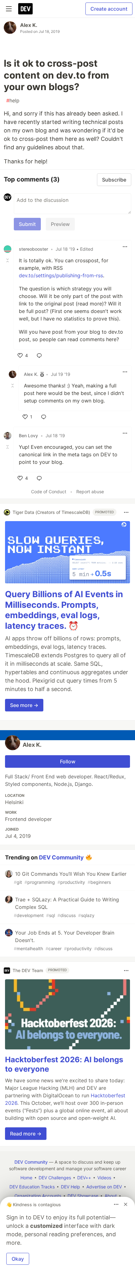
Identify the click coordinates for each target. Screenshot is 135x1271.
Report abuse (90, 491)
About (111, 1195)
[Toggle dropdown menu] (125, 247)
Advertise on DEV (104, 1186)
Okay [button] (18, 1259)
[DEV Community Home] (25, 9)
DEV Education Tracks (32, 1186)
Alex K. (28, 25)
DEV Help (70, 1186)
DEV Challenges (55, 1177)
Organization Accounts (37, 1195)
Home (26, 1177)
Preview (60, 224)
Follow (67, 761)
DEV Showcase (83, 1195)
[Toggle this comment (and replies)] (8, 260)
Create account (108, 9)
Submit (27, 224)
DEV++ (84, 1177)
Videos (104, 1177)
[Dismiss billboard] (125, 1204)
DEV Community (61, 857)
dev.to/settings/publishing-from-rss (61, 275)
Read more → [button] (25, 1133)
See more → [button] (24, 705)
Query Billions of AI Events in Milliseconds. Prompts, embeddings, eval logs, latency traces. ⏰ (64, 610)
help (12, 100)
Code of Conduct (48, 491)
